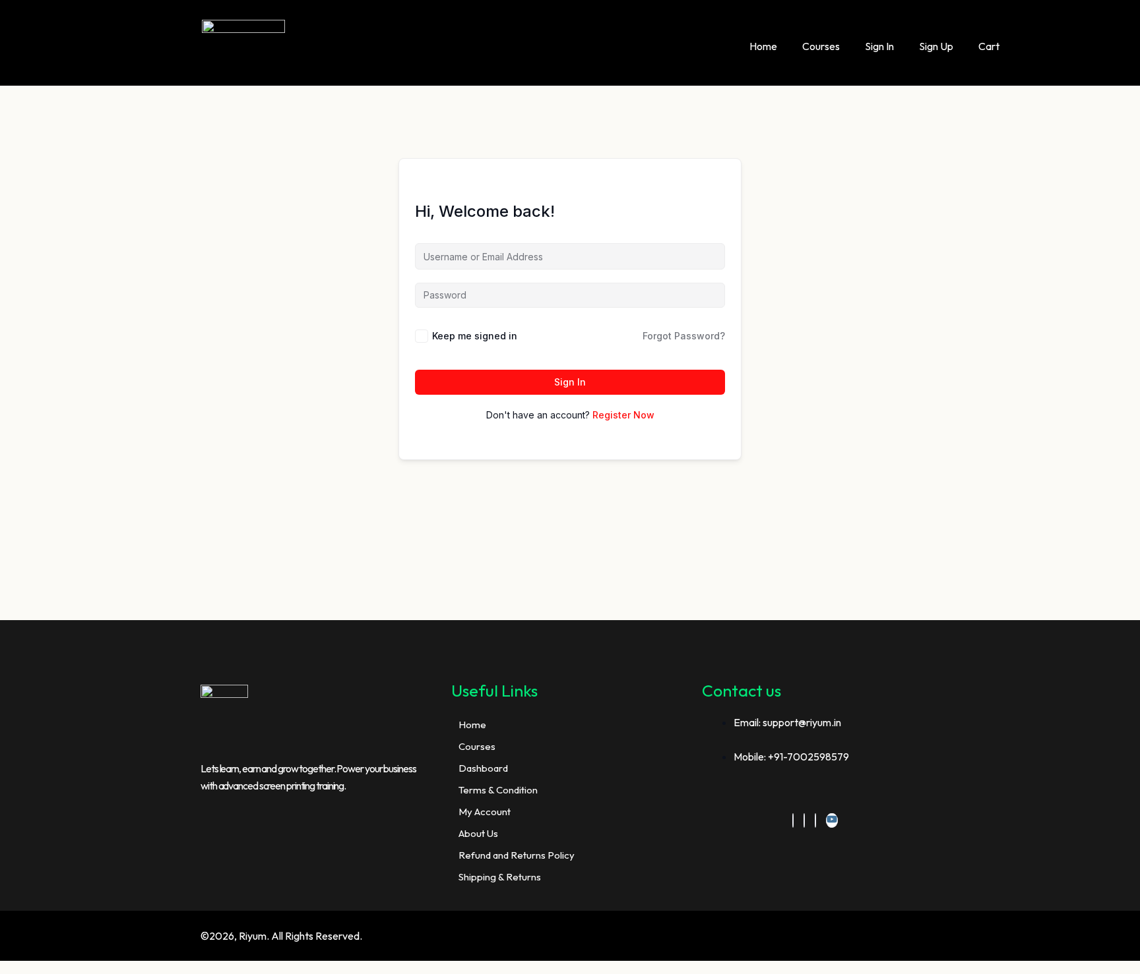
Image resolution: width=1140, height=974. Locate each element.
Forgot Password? (684, 335)
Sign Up (936, 46)
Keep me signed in (474, 335)
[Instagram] (815, 820)
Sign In (879, 46)
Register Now (623, 414)
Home (763, 46)
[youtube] (832, 820)
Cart (988, 46)
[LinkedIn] (804, 820)
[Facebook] (793, 820)
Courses (821, 46)
